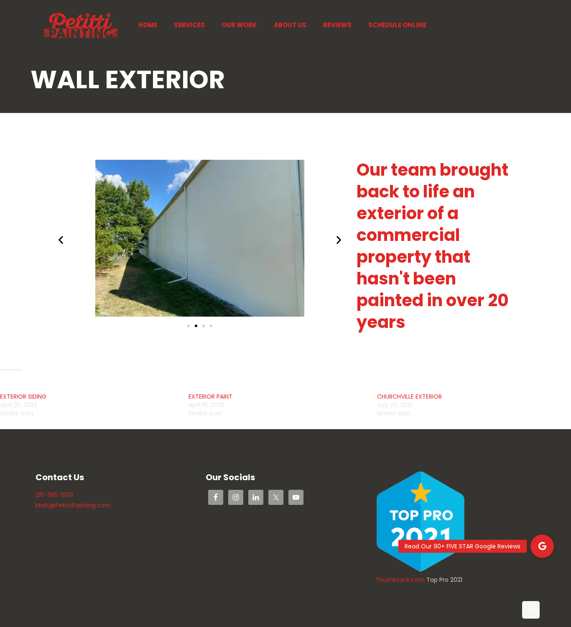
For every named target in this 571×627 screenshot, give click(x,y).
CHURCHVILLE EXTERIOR (409, 396)
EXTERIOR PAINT (210, 396)
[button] (61, 240)
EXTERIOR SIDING (23, 396)
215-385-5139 (54, 495)
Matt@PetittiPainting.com (73, 505)
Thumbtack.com (400, 580)
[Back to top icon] (531, 610)
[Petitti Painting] (80, 25)
